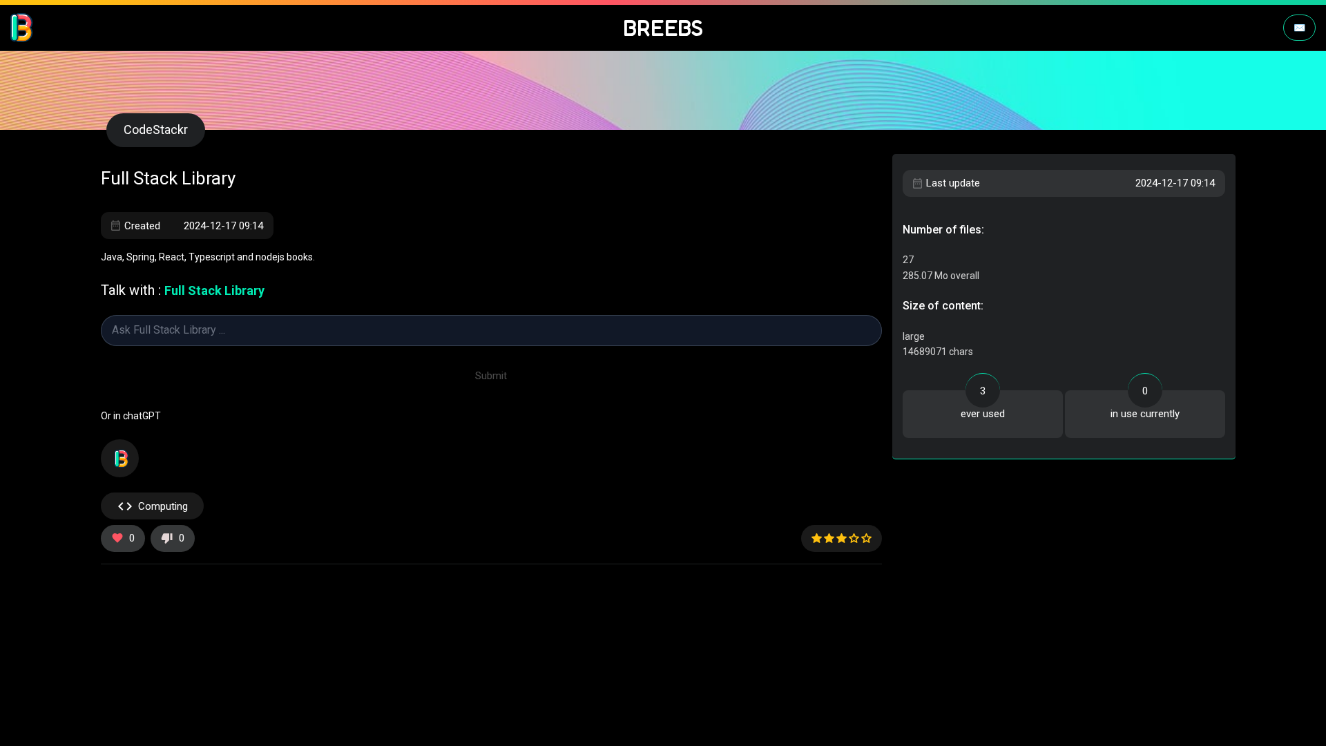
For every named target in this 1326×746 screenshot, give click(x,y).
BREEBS (663, 28)
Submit (491, 376)
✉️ (1299, 27)
